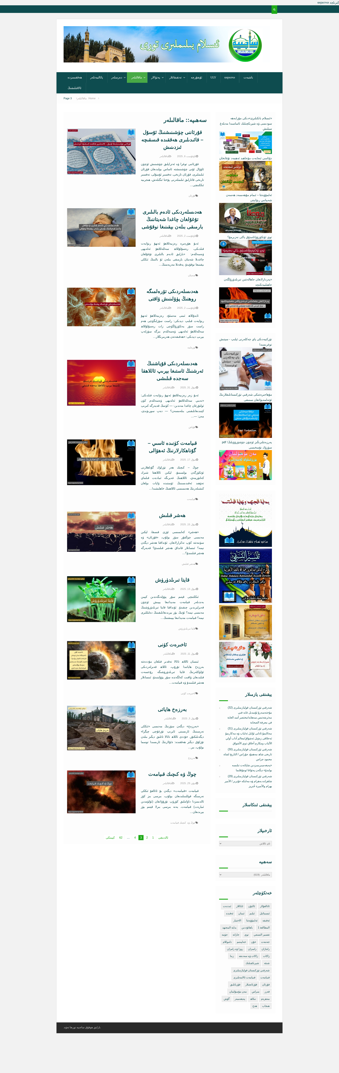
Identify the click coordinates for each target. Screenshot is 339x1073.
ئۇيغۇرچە (196, 77)
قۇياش (192, 427)
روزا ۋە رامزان (235, 948)
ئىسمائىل (265, 913)
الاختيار (237, 920)
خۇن (253, 941)
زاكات (266, 955)
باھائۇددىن (247, 927)
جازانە (236, 934)
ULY (213, 77)
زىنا (232, 955)
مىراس (255, 991)
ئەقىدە (229, 913)
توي (246, 934)
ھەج (254, 1005)
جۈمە (225, 934)
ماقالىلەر (136, 77)
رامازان (265, 948)
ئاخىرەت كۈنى (172, 644)
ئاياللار (239, 906)
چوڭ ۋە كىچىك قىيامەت (172, 774)
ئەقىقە (266, 920)
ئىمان (241, 913)
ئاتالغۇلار (265, 906)
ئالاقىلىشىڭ (74, 88)
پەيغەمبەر (240, 998)
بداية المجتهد (229, 927)
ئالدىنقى (163, 837)
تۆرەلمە (191, 347)
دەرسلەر (116, 77)
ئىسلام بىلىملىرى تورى (164, 57)
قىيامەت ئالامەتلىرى (244, 977)
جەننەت (265, 941)
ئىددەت (227, 906)
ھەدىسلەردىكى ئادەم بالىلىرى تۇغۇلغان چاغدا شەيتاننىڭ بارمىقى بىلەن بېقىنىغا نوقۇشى (172, 219)
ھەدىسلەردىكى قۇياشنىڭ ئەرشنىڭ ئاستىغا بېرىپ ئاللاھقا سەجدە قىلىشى (172, 371)
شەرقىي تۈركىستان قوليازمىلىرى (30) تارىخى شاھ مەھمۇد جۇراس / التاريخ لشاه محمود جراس (248, 754)
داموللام (227, 941)
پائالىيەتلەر (96, 77)
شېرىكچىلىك (252, 963)
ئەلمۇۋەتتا (251, 920)
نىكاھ (253, 998)
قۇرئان (192, 195)
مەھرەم (265, 998)
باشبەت (248, 77)
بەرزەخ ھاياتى (172, 709)
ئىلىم (252, 913)
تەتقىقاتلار (175, 77)
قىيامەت (191, 499)
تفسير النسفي (262, 934)
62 (120, 837)
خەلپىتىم (241, 941)
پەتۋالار (155, 77)
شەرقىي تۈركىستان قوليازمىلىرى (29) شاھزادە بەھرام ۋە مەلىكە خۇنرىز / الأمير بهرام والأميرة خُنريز (248, 781)
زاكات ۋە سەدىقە (248, 955)
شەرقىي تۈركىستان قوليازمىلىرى (251, 970)
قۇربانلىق (235, 984)
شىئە (267, 963)
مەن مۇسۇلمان (238, 991)
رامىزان (252, 948)
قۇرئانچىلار (251, 984)
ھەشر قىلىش (172, 515)
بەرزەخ (191, 757)
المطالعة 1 (264, 927)
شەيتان (191, 275)
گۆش (227, 998)
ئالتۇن (251, 906)
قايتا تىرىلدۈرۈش (172, 580)
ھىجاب (266, 1005)
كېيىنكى (110, 837)
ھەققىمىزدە (75, 77)
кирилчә (229, 77)
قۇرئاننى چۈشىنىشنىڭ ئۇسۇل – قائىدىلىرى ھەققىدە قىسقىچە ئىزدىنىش (172, 140)
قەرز (267, 991)
